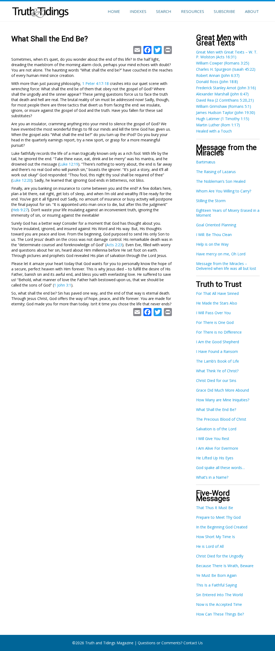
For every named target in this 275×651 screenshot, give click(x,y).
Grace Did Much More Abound (222, 390)
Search (163, 11)
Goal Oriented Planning (216, 224)
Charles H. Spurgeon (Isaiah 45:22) (225, 69)
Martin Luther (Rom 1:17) (218, 124)
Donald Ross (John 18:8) (217, 81)
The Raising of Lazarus (216, 171)
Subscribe (224, 11)
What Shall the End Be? (216, 409)
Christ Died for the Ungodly (219, 556)
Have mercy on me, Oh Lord (220, 253)
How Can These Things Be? (220, 614)
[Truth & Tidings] (41, 10)
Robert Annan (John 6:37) (218, 75)
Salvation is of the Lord (216, 428)
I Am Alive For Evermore (217, 448)
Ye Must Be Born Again (216, 575)
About (252, 11)
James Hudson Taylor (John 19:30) (225, 112)
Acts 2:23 (114, 244)
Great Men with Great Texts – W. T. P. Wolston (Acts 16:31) (226, 54)
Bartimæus (205, 161)
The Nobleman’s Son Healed (220, 181)
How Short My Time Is (215, 536)
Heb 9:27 (20, 209)
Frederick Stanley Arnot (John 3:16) (226, 87)
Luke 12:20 (21, 180)
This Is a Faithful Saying (216, 585)
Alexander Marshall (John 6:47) (222, 93)
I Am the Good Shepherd (217, 341)
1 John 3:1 (62, 285)
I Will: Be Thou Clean (214, 234)
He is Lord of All (210, 546)
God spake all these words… (220, 467)
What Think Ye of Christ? (217, 370)
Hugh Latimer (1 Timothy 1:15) (222, 118)
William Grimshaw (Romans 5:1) (223, 106)
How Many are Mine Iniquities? (222, 399)
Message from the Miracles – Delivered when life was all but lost (226, 266)
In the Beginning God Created (221, 527)
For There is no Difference (219, 332)
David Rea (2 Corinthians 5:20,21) (225, 100)
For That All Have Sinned (217, 293)
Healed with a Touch (214, 131)
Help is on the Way (212, 244)
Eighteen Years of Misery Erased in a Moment (227, 213)
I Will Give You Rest (212, 438)
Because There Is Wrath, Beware (225, 565)
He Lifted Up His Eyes (214, 457)
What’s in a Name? (212, 477)
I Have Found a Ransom (217, 351)
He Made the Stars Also (216, 303)
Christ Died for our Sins (216, 380)
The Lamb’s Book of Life (217, 361)
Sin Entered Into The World (219, 594)
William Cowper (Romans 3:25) (222, 63)
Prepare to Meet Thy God (218, 517)
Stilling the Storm (211, 200)
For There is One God (215, 322)
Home (114, 11)
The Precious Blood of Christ (221, 419)
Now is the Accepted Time (219, 604)
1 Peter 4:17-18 (95, 83)
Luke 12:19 (68, 164)
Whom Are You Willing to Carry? (223, 191)
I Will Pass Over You (213, 312)
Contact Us (193, 642)
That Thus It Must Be (214, 507)
